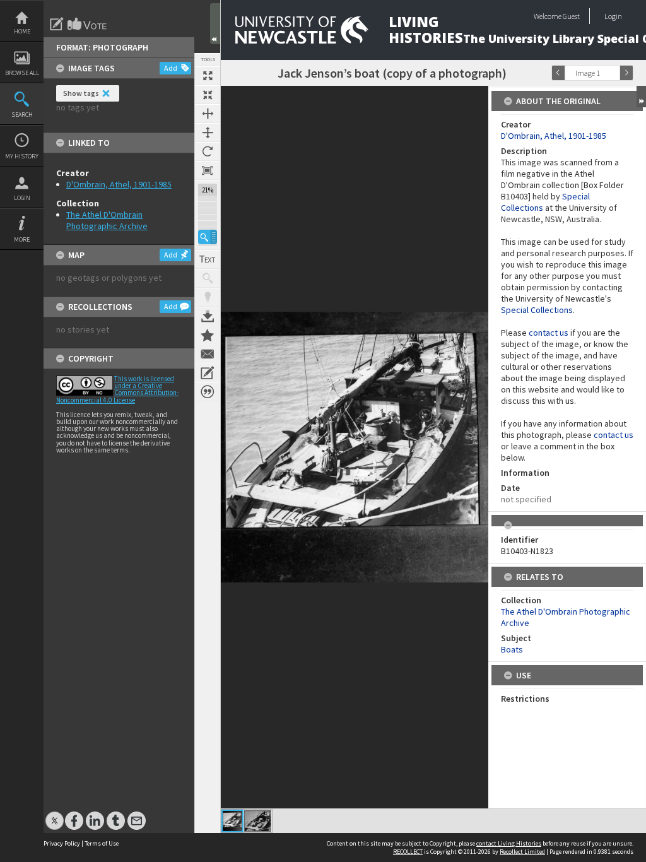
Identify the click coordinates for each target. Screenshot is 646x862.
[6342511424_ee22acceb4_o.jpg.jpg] (232, 821)
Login (22, 198)
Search (22, 114)
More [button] (22, 239)
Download (207, 316)
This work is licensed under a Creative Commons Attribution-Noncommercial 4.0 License (117, 389)
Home (22, 31)
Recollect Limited (522, 851)
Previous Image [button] (558, 73)
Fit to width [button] (207, 113)
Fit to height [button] (207, 132)
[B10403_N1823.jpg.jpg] (257, 821)
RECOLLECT (408, 851)
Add (170, 68)
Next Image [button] (626, 73)
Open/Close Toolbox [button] (215, 23)
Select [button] (613, 73)
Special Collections (537, 310)
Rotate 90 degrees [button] (207, 151)
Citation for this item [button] (207, 391)
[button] (207, 237)
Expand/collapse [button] (641, 96)
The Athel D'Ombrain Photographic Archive (107, 220)
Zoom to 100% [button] (207, 170)
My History (21, 156)
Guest (571, 16)
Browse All (22, 73)
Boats (512, 649)
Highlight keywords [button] (207, 297)
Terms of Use (102, 843)
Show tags (81, 93)
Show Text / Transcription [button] (207, 259)
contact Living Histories (508, 843)
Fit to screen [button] (207, 94)
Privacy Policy (62, 843)
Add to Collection (207, 335)
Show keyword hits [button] (207, 278)
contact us (548, 332)
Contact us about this (207, 354)
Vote (88, 24)
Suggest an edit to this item (57, 24)
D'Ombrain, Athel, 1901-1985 (119, 184)
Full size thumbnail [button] (207, 75)
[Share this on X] (54, 814)
